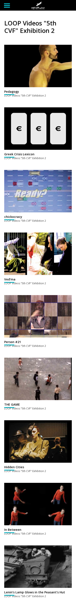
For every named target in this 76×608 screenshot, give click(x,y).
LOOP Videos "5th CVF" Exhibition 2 (25, 95)
